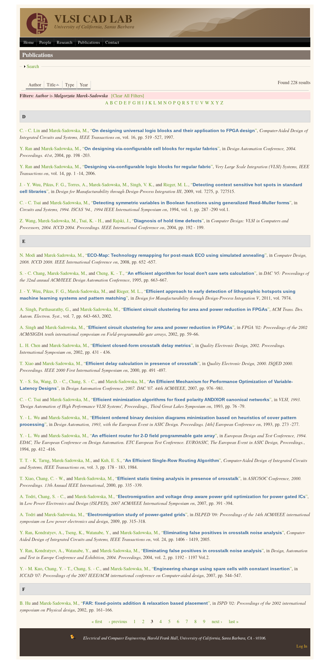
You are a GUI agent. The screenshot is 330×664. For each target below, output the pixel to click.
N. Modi (27, 255)
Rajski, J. (121, 220)
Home (29, 42)
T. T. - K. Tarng (34, 460)
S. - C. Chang (32, 273)
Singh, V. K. (141, 184)
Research (65, 42)
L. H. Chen (30, 345)
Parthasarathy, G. (54, 309)
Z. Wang (27, 220)
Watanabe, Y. (98, 532)
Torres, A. (77, 184)
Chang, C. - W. (50, 478)
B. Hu (25, 603)
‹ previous (118, 621)
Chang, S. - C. (82, 381)
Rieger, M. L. (175, 184)
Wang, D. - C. (53, 381)
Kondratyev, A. (49, 532)
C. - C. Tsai (30, 202)
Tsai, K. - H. (90, 220)
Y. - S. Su (29, 381)
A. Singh (28, 309)
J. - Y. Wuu (30, 184)
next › (217, 621)
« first (97, 621)
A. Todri (27, 496)
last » (233, 621)
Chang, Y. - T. (58, 568)
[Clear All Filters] (127, 95)
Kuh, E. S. (111, 460)
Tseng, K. (74, 532)
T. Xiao (27, 363)
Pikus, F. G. (54, 184)
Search (33, 66)
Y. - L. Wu (30, 417)
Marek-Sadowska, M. (68, 130)
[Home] (37, 32)
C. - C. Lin (30, 130)
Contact (112, 42)
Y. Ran (26, 148)
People (45, 42)
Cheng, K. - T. (109, 273)
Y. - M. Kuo (31, 568)
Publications (89, 42)
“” (173, 130)
